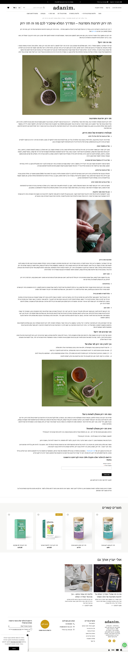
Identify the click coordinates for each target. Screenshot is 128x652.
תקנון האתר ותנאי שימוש (88, 626)
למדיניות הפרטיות (16, 642)
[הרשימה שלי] (8, 7)
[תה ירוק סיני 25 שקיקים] (20, 527)
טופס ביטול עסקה (90, 633)
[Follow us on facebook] (109, 641)
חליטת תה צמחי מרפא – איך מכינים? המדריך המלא (81, 595)
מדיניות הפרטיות (16, 629)
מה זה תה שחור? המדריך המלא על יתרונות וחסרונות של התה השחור (108, 595)
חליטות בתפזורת (74, 13)
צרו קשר (108, 7)
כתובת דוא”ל (107, 465)
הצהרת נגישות (91, 631)
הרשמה (112, 2)
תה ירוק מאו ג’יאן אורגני (108, 545)
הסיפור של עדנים (117, 7)
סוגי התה (52, 13)
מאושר (14, 648)
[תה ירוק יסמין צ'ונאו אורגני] (78, 527)
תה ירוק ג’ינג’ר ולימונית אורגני (49, 545)
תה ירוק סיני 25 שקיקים (20, 545)
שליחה (9, 626)
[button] (97, 514)
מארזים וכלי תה (62, 13)
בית (86, 18)
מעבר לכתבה (117, 605)
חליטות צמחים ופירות (89, 13)
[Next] (47, 2)
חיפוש (24, 7)
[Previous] (80, 2)
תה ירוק (94, 31)
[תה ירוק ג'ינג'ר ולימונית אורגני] (49, 527)
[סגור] (27, 635)
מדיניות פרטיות (91, 628)
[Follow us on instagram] (114, 641)
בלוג (82, 18)
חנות (99, 13)
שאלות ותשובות (99, 7)
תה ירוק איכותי (91, 451)
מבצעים (43, 13)
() (17, 8)
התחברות (117, 2)
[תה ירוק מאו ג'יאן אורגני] (108, 527)
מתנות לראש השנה (32, 13)
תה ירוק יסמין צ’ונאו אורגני (78, 545)
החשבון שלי (92, 623)
